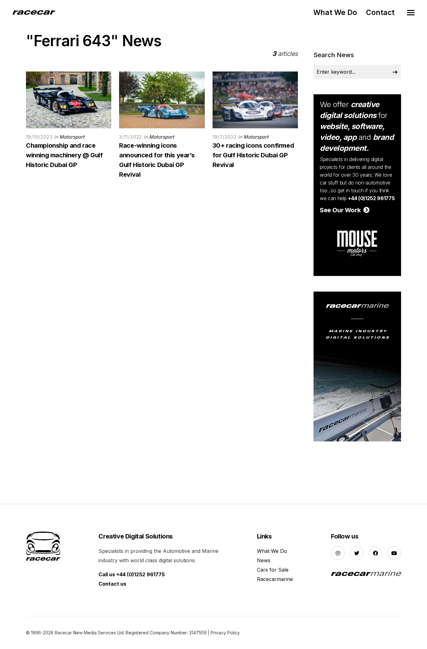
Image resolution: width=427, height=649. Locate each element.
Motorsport (71, 137)
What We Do (335, 12)
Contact (380, 12)
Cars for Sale (273, 570)
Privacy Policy (225, 632)
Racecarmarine (275, 579)
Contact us (112, 584)
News (263, 560)
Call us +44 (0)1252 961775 (131, 574)
